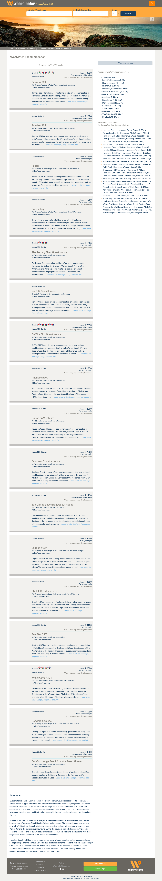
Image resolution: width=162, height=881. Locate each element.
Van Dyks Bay (112, 114)
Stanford (110, 108)
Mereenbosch (112, 103)
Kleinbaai (110, 117)
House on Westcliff (43, 418)
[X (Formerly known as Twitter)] (63, 869)
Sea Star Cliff (39, 634)
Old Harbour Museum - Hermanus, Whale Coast (126, 156)
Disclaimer (40, 867)
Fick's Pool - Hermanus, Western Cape (122, 167)
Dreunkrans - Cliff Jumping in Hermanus (123, 170)
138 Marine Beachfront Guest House (52, 504)
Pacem (35, 165)
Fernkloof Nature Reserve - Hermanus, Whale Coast (128, 150)
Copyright (40, 865)
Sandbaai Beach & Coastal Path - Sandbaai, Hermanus (129, 184)
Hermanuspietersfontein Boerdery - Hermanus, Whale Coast (131, 178)
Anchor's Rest (40, 377)
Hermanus (110, 86)
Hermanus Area (113, 83)
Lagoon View (39, 547)
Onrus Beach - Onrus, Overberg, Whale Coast (125, 187)
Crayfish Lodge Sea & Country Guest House (57, 761)
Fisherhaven (112, 100)
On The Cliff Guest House (46, 334)
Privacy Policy (40, 870)
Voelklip (109, 77)
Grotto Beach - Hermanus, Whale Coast (123, 144)
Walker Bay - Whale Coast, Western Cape (124, 198)
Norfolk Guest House (44, 291)
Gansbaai (111, 111)
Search (128, 13)
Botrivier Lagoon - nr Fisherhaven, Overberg (125, 212)
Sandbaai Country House (46, 461)
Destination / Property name (36, 10)
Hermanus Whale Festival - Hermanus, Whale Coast (128, 164)
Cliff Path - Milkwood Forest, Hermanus (123, 141)
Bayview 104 (39, 125)
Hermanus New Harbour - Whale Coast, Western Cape (129, 176)
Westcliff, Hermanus (115, 91)
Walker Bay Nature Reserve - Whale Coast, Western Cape (131, 204)
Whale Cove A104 (42, 677)
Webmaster (40, 862)
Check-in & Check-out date (82, 10)
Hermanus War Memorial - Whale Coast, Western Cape (129, 159)
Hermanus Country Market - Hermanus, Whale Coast (128, 147)
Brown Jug (38, 209)
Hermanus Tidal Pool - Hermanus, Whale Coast (126, 153)
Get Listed (19, 869)
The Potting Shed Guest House (49, 252)
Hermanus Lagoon (114, 94)
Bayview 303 (39, 82)
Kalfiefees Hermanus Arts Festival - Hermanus (126, 190)
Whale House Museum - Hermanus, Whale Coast (127, 161)
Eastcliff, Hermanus (114, 80)
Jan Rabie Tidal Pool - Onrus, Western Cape (125, 195)
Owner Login (100, 869)
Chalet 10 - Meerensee (44, 591)
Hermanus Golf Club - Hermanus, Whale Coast (126, 136)
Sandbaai (110, 97)
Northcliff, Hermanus (115, 89)
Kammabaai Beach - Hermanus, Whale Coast (125, 133)
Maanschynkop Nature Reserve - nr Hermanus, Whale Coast (131, 181)
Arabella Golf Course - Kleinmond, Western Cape (127, 210)
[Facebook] (60, 869)
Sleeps (114, 10)
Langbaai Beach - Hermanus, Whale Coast (124, 130)
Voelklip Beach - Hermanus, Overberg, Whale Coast (128, 139)
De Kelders (111, 106)
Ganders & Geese (42, 720)
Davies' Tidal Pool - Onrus (117, 193)
